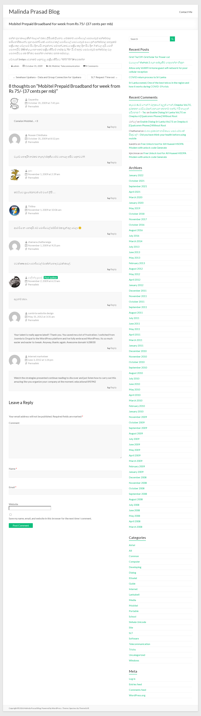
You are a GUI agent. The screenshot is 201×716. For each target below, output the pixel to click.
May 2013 (134, 257)
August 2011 (136, 312)
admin (16, 66)
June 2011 (134, 323)
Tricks (132, 649)
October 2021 (136, 180)
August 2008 (136, 499)
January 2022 (136, 175)
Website (13, 504)
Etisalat (133, 578)
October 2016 (136, 224)
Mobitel (56, 66)
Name (13, 468)
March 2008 (135, 526)
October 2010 (136, 361)
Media (132, 599)
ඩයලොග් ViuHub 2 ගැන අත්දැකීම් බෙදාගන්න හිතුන (156, 62)
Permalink (33, 106)
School (132, 616)
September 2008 (138, 493)
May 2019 (134, 208)
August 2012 (136, 268)
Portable (134, 610)
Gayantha (33, 99)
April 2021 (134, 191)
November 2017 (138, 219)
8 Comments (92, 66)
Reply (113, 126)
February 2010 (137, 405)
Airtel (132, 545)
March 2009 (135, 460)
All (50, 66)
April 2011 (134, 334)
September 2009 (138, 427)
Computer (134, 561)
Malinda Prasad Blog (34, 11)
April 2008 (134, 521)
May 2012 (134, 274)
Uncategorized (137, 654)
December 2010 (138, 350)
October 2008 (136, 488)
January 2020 (136, 202)
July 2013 (134, 246)
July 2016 (134, 235)
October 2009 (136, 422)
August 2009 (136, 433)
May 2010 (134, 389)
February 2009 (137, 466)
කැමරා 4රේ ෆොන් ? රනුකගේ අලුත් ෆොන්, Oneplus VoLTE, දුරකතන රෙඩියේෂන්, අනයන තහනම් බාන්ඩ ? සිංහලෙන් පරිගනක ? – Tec (160, 108)
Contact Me (185, 11)
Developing (135, 567)
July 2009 (134, 438)
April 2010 (134, 394)
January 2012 (136, 285)
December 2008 (138, 477)
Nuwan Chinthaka (37, 135)
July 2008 (134, 504)
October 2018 (136, 213)
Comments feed (137, 689)
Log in (132, 678)
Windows (134, 660)
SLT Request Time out (104, 77)
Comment (14, 422)
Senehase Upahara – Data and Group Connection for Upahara (47, 77)
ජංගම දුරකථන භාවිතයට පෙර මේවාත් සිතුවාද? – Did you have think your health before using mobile (157, 134)
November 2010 (138, 356)
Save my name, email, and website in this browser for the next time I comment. (50, 518)
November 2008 (138, 482)
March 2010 (135, 400)
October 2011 (136, 301)
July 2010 (134, 378)
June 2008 (134, 510)
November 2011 (138, 296)
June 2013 (134, 252)
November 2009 (138, 416)
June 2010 (134, 383)
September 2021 (138, 186)
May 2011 (134, 328)
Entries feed (135, 684)
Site (131, 627)
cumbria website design (41, 313)
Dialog (132, 572)
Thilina (31, 206)
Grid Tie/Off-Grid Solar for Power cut (149, 56)
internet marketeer (38, 356)
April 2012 (134, 279)
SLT (131, 632)
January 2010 (136, 411)
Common (134, 556)
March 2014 (135, 241)
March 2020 (135, 197)
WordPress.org (137, 695)
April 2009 (134, 455)
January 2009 (136, 471)
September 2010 (138, 367)
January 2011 (136, 345)
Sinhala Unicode (137, 621)
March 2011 (135, 339)
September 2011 (138, 307)
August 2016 (136, 230)
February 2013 (137, 263)
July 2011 (134, 317)
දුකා (30, 170)
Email (12, 487)
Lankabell (134, 594)
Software (134, 638)
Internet (133, 588)
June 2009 (134, 444)
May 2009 (134, 449)
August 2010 (136, 372)
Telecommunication (70, 66)
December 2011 (138, 290)
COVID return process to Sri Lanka (147, 77)
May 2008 (134, 515)
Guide (132, 583)
